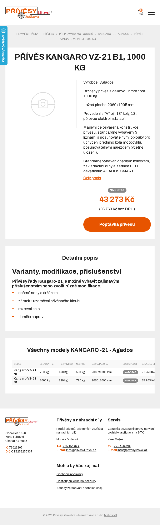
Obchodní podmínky (69, 474)
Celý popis (92, 178)
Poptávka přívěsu (117, 224)
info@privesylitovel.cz (81, 450)
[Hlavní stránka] (28, 12)
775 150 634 (122, 446)
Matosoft (110, 515)
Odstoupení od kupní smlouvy (76, 481)
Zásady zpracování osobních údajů (79, 488)
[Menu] (151, 13)
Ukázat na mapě (16, 440)
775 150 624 (70, 446)
